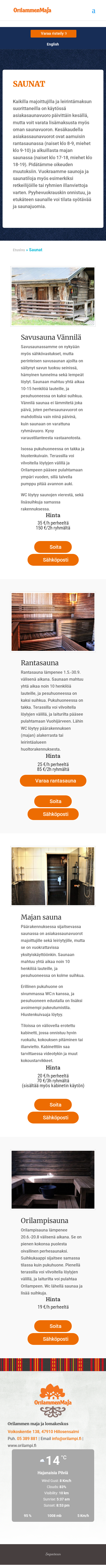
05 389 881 (27, 1438)
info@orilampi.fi (66, 1438)
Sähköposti (55, 560)
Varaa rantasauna (55, 781)
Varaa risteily (52, 33)
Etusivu (19, 250)
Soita (55, 547)
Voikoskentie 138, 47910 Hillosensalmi (43, 1431)
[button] (93, 13)
